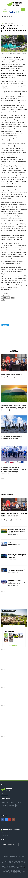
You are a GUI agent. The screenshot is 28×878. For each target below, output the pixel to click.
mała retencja (5, 293)
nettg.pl (2, 832)
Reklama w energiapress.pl (9, 844)
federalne (4, 805)
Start (2, 23)
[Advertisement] (14, 312)
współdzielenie (5, 802)
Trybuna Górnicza (5, 835)
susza (12, 297)
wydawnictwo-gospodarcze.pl (12, 832)
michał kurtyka (5, 295)
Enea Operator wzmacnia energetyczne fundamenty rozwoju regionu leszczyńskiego (13, 469)
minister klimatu (6, 297)
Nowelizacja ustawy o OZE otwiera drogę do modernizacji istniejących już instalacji (13, 408)
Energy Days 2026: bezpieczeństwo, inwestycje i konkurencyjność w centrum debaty (17, 556)
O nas (3, 793)
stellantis (19, 802)
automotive (11, 805)
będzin (12, 802)
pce (17, 805)
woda (3, 299)
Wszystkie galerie (14, 645)
